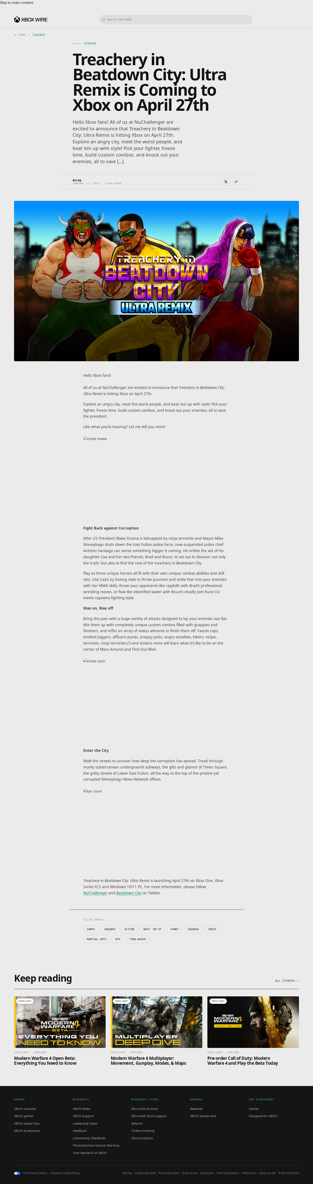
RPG (117, 939)
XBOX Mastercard (203, 1116)
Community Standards (89, 1138)
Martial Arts (96, 939)
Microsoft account (144, 1108)
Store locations (142, 1138)
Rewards (196, 1108)
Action (129, 929)
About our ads (267, 1173)
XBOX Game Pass (27, 1123)
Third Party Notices (228, 1173)
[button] (156, 477)
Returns (137, 1123)
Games (91, 929)
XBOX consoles (25, 1108)
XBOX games (23, 1116)
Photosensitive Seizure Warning (96, 1145)
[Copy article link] (236, 181)
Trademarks (207, 1173)
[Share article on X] (226, 181)
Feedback (80, 1130)
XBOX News (81, 1108)
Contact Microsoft (145, 1173)
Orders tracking (142, 1130)
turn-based (137, 939)
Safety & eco (249, 1173)
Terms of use (189, 1173)
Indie (212, 929)
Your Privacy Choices (35, 1173)
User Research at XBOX (90, 1153)
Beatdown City (128, 892)
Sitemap (127, 1173)
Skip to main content (16, 2)
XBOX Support (83, 1116)
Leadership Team (85, 1123)
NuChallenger (95, 892)
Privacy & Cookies (168, 1173)
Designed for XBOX (263, 1116)
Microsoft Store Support (149, 1116)
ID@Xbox (193, 929)
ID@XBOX (109, 929)
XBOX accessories (27, 1130)
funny (175, 929)
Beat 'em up (152, 929)
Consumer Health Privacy (65, 1173)
